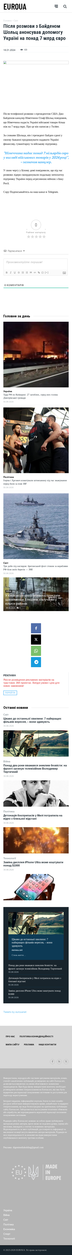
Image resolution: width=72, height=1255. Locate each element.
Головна (7, 20)
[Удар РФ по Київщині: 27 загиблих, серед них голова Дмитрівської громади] (36, 354)
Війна (6, 761)
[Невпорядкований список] (27, 273)
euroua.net (17, 950)
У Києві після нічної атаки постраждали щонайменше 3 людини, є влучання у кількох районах (32, 599)
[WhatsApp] (36, 651)
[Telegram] (36, 662)
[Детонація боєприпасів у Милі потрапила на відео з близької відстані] (36, 840)
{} (43, 272)
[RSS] (59, 1061)
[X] (36, 639)
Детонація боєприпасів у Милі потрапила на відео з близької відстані (32, 817)
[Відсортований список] (23, 273)
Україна (7, 391)
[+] (47, 272)
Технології (9, 858)
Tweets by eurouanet (14, 1011)
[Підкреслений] (15, 273)
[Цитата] (31, 273)
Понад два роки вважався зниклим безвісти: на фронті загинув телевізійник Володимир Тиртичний (35, 768)
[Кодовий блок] (35, 273)
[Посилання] (39, 273)
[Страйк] (19, 273)
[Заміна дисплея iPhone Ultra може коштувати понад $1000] (36, 887)
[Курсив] (11, 273)
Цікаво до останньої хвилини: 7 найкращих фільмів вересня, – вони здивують (32, 720)
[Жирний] (7, 273)
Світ (6, 714)
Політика (8, 811)
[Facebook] (36, 628)
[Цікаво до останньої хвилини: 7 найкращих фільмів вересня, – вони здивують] (36, 743)
